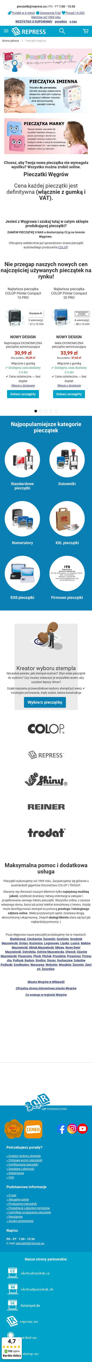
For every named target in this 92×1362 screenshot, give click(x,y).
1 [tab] (35, 411)
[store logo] (29, 31)
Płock (37, 956)
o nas (73, 21)
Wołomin (52, 964)
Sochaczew (65, 960)
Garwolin (49, 939)
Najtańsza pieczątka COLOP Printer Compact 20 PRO (69, 293)
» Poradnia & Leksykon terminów (28, 1208)
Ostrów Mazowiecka (50, 952)
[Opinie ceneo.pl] (33, 1138)
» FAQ (10, 1177)
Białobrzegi (18, 939)
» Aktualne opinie (17, 1199)
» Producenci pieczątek (21, 1204)
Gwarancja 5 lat (50, 13)
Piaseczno (25, 956)
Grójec (23, 943)
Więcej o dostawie (23, 385)
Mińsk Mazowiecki (41, 947)
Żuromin (78, 964)
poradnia (61, 21)
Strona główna (10, 40)
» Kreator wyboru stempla (23, 1156)
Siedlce (41, 960)
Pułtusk (18, 960)
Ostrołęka (29, 952)
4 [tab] (51, 411)
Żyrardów (48, 969)
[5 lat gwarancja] (14, 1138)
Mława (59, 947)
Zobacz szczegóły (23, 394)
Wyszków (65, 964)
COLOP (63, 247)
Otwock (70, 952)
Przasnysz (74, 956)
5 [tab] (56, 411)
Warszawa (37, 964)
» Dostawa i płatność (20, 1169)
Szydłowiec (21, 964)
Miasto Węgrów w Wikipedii (46, 982)
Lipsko (64, 943)
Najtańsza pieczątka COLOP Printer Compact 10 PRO (23, 293)
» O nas (11, 1195)
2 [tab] (40, 411)
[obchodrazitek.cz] (26, 1279)
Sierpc (51, 960)
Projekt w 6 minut (23, 13)
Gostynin (63, 939)
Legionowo (51, 943)
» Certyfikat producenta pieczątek (28, 1212)
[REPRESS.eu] (19, 1327)
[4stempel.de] (21, 1311)
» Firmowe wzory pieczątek (24, 1160)
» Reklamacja (15, 1173)
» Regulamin (14, 1216)
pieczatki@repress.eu (30, 1243)
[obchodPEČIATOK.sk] (28, 1295)
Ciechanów (34, 939)
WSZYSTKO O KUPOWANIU (33, 21)
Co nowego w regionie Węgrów (46, 994)
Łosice (75, 943)
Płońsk (46, 956)
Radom (29, 960)
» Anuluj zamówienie (19, 1221)
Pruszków (59, 956)
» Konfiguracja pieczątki (22, 1164)
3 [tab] (46, 411)
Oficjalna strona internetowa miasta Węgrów (46, 988)
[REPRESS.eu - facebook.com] (62, 1132)
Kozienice (36, 943)
